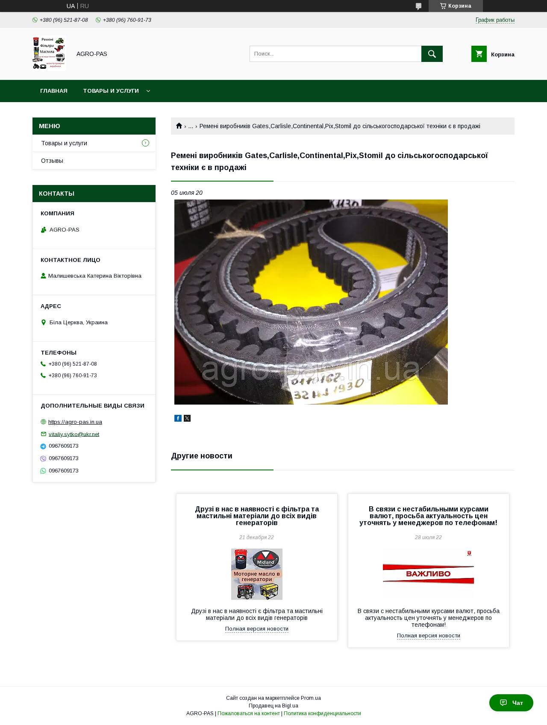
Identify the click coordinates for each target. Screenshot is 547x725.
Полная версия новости (256, 628)
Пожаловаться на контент (249, 713)
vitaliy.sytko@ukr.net (74, 434)
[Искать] (432, 54)
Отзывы (52, 160)
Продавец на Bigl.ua (273, 706)
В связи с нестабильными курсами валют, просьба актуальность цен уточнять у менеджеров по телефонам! (428, 515)
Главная (54, 91)
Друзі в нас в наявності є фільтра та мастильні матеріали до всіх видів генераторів (257, 515)
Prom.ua (311, 698)
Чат (517, 702)
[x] (187, 419)
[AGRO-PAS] (49, 68)
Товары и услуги (111, 91)
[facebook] (178, 419)
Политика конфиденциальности (322, 713)
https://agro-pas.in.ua (75, 422)
